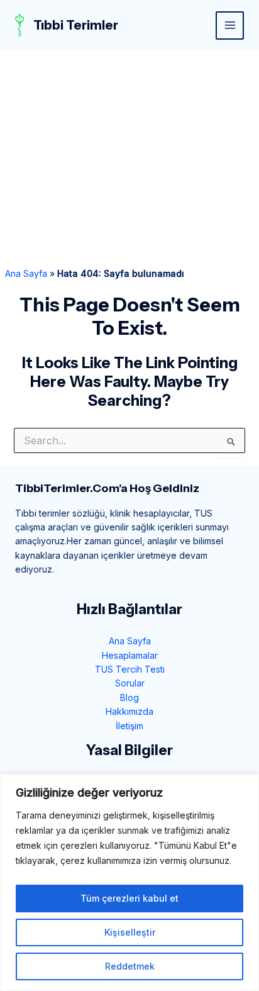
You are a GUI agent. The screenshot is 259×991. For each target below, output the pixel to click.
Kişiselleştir (129, 932)
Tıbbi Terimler (75, 25)
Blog (129, 697)
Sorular (130, 683)
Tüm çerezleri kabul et (129, 898)
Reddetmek (130, 966)
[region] (129, 882)
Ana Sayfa (26, 273)
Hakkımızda (129, 711)
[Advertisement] (129, 159)
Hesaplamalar (130, 655)
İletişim (129, 725)
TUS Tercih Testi (130, 669)
